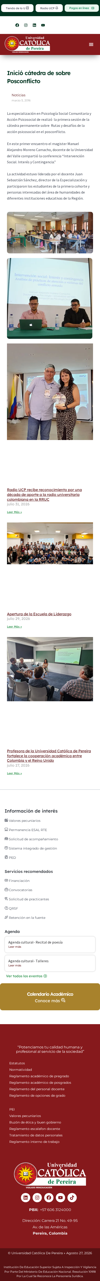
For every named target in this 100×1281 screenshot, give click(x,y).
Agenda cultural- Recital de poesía (35, 942)
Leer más (14, 946)
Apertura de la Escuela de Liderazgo (39, 614)
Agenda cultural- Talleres (28, 961)
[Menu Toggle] (91, 44)
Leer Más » (14, 512)
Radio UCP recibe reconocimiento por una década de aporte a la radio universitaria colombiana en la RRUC (44, 494)
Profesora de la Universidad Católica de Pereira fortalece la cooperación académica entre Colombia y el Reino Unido (49, 756)
